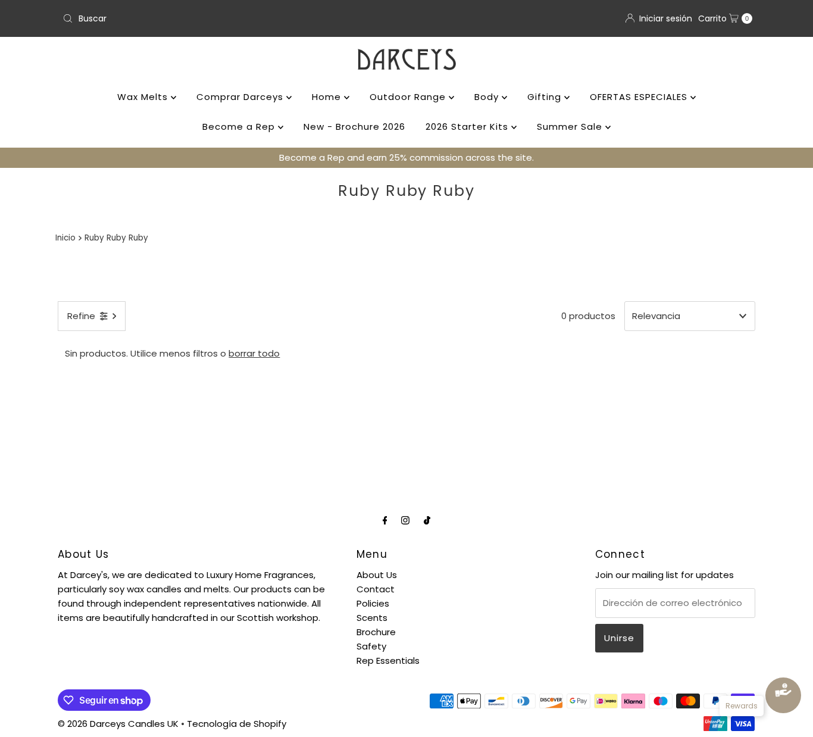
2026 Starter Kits (468, 126)
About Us (377, 575)
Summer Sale (571, 126)
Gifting (545, 96)
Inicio (65, 237)
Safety (371, 646)
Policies (373, 603)
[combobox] (230, 18)
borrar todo (254, 353)
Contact (376, 589)
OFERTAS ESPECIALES (640, 96)
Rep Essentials (388, 660)
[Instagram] (405, 520)
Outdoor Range (409, 96)
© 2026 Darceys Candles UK (118, 723)
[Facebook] (385, 520)
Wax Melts (144, 96)
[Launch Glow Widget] (783, 695)
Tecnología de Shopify (236, 723)
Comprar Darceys (241, 96)
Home (328, 96)
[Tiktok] (427, 520)
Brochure (376, 632)
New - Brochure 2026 (354, 126)
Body (488, 96)
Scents (372, 617)
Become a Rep (240, 126)
